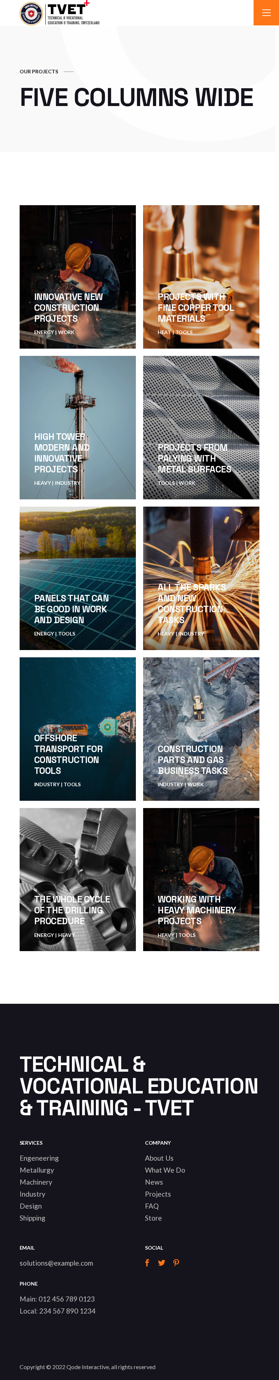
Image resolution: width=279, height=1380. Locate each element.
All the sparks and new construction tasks (192, 603)
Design (31, 1206)
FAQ (152, 1206)
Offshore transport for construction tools (68, 754)
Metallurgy (37, 1170)
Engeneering (39, 1158)
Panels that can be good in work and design (71, 609)
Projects (158, 1194)
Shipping (32, 1218)
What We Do (165, 1170)
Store (153, 1218)
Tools (184, 332)
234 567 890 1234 (67, 1311)
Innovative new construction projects (68, 307)
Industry (67, 483)
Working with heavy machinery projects (197, 910)
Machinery (36, 1182)
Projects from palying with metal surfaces (194, 458)
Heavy (42, 483)
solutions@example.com (56, 1263)
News (154, 1182)
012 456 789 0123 (67, 1299)
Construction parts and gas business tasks (192, 759)
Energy (44, 332)
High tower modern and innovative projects (62, 453)
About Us (159, 1158)
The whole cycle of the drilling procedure (72, 910)
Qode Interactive (87, 1366)
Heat (164, 332)
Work (66, 332)
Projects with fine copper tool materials (196, 307)
